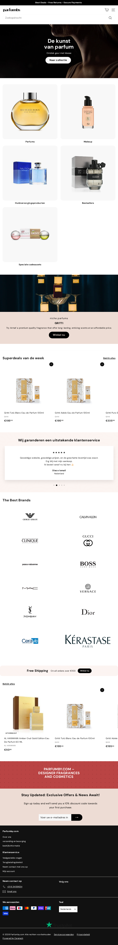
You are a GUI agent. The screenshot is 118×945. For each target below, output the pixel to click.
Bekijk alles (109, 358)
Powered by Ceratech (13, 938)
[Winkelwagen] (106, 9)
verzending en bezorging (14, 841)
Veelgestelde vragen (12, 858)
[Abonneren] (76, 817)
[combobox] (59, 17)
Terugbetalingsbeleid (12, 862)
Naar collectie (58, 60)
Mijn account (9, 871)
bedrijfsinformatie (11, 845)
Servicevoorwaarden (64, 934)
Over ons (7, 837)
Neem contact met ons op (15, 866)
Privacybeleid (83, 934)
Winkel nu (59, 334)
